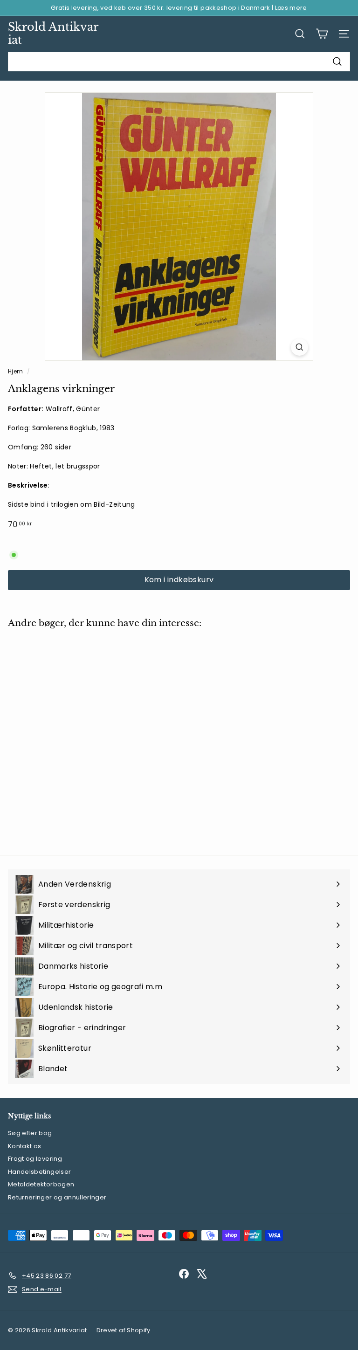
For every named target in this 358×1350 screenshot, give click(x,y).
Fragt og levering (35, 1158)
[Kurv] (322, 34)
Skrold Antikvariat (53, 33)
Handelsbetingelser (39, 1171)
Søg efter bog (30, 1133)
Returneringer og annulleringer (57, 1197)
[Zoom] (299, 347)
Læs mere (291, 7)
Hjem (16, 371)
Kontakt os (24, 1146)
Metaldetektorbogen (41, 1184)
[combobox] (179, 61)
